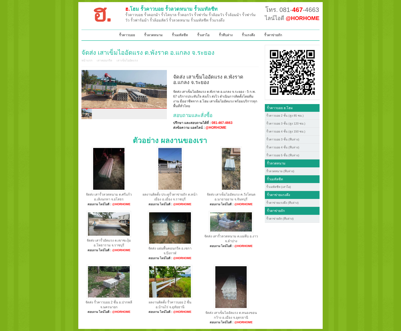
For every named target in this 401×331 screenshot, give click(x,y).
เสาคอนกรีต (104, 60)
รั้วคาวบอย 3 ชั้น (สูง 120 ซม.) (285, 123)
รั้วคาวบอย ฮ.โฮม (280, 108)
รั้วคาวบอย (127, 35)
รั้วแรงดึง (248, 35)
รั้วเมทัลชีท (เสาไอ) (278, 186)
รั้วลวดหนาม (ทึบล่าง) (280, 171)
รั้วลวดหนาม (153, 35)
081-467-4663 (222, 123)
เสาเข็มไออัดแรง (127, 60)
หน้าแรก (86, 60)
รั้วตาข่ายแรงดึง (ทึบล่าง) (282, 202)
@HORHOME (216, 127)
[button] (292, 72)
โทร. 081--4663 (292, 9)
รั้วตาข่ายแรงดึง (278, 195)
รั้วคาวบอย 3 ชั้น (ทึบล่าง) (282, 139)
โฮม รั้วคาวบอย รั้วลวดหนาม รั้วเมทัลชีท (171, 9)
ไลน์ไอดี (292, 18)
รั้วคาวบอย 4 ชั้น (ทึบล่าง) (282, 147)
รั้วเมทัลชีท (180, 35)
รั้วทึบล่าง (226, 35)
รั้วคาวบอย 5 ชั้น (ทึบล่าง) (282, 155)
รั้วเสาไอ (203, 35)
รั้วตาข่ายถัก (273, 35)
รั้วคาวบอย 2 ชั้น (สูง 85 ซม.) (285, 115)
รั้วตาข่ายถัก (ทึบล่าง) (280, 218)
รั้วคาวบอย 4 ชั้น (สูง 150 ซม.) (285, 131)
